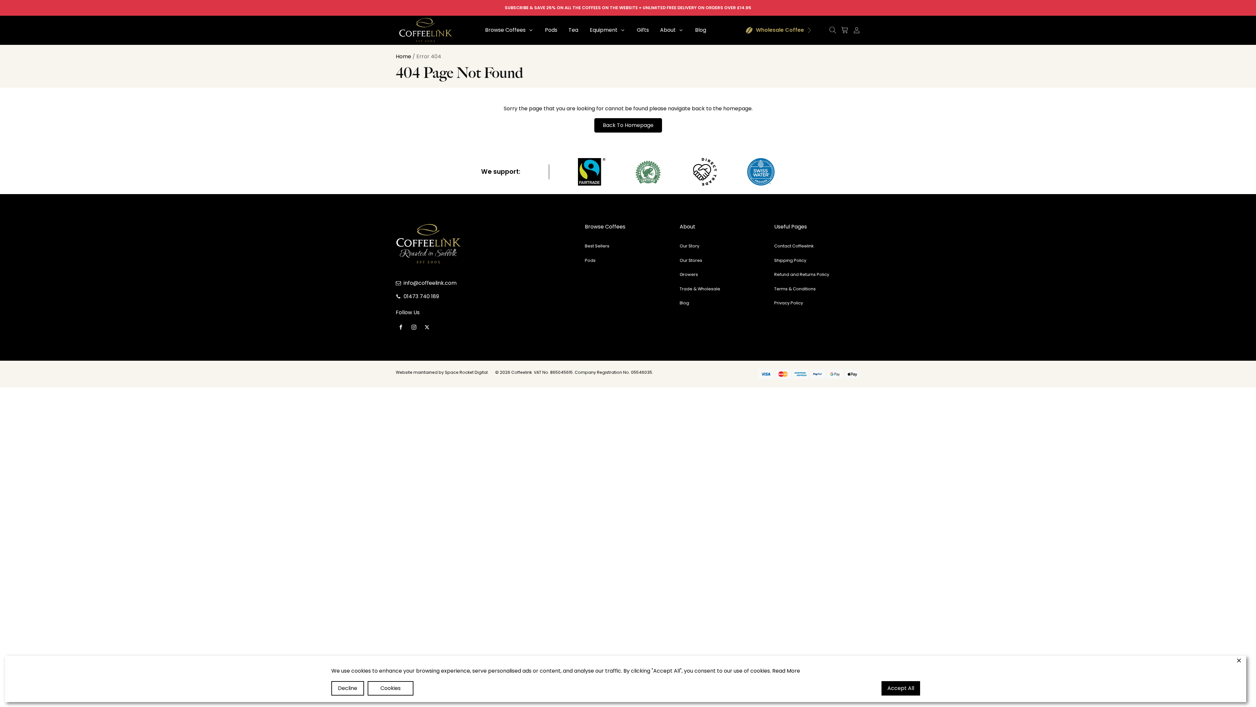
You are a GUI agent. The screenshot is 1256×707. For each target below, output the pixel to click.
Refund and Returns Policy (801, 274)
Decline (347, 688)
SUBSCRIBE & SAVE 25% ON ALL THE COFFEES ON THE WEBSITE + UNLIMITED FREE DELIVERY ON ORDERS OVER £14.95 (628, 7)
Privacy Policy (788, 303)
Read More (786, 671)
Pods (590, 260)
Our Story (689, 246)
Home (403, 56)
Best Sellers (597, 246)
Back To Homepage (628, 125)
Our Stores (691, 260)
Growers (689, 274)
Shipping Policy (790, 260)
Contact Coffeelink (793, 246)
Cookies (390, 688)
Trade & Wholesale (700, 289)
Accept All (900, 688)
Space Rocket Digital (466, 372)
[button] (509, 30)
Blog (684, 303)
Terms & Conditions (795, 289)
